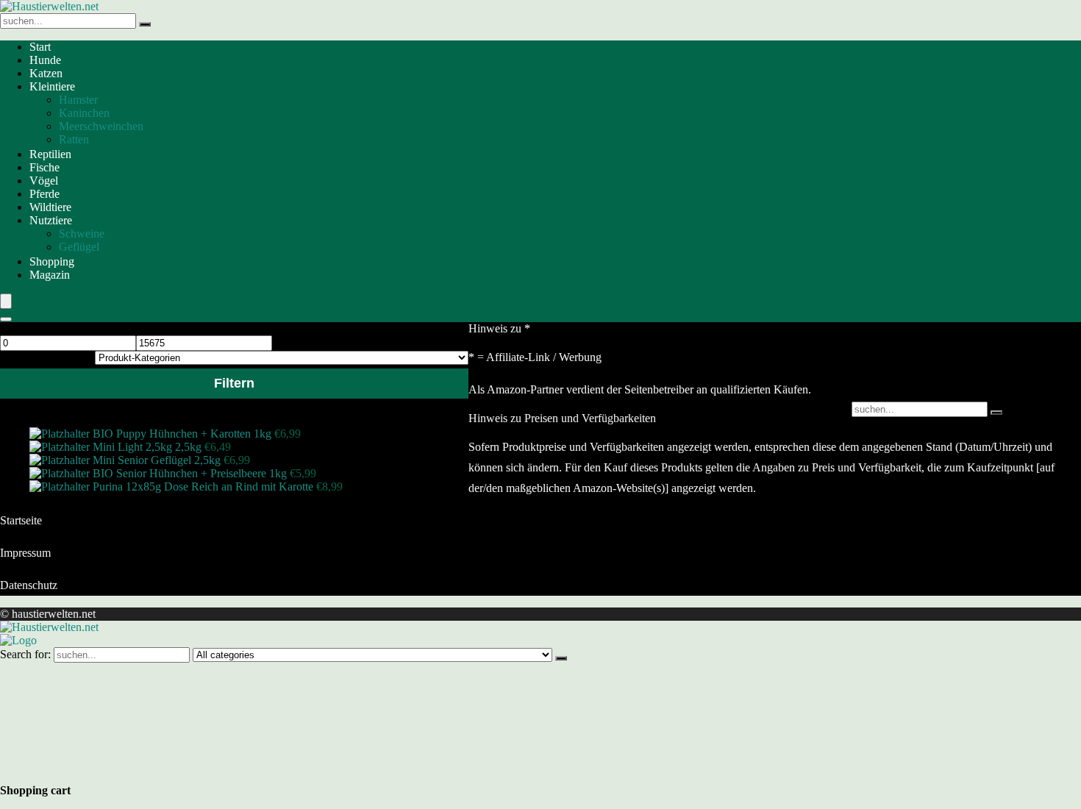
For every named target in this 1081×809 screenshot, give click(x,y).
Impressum (25, 552)
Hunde (45, 60)
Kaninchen (84, 113)
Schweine (81, 233)
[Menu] (6, 301)
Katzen (46, 73)
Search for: (25, 654)
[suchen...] (145, 24)
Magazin (49, 274)
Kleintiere (52, 86)
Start (40, 46)
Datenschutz (28, 585)
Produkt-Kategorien (46, 357)
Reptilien (50, 154)
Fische (44, 167)
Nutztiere (50, 220)
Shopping (51, 261)
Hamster (78, 99)
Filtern (234, 383)
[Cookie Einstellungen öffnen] (110, 769)
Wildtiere (50, 207)
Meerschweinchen (101, 126)
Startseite (21, 520)
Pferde (44, 194)
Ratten (74, 139)
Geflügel (79, 246)
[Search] (6, 319)
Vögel (43, 180)
